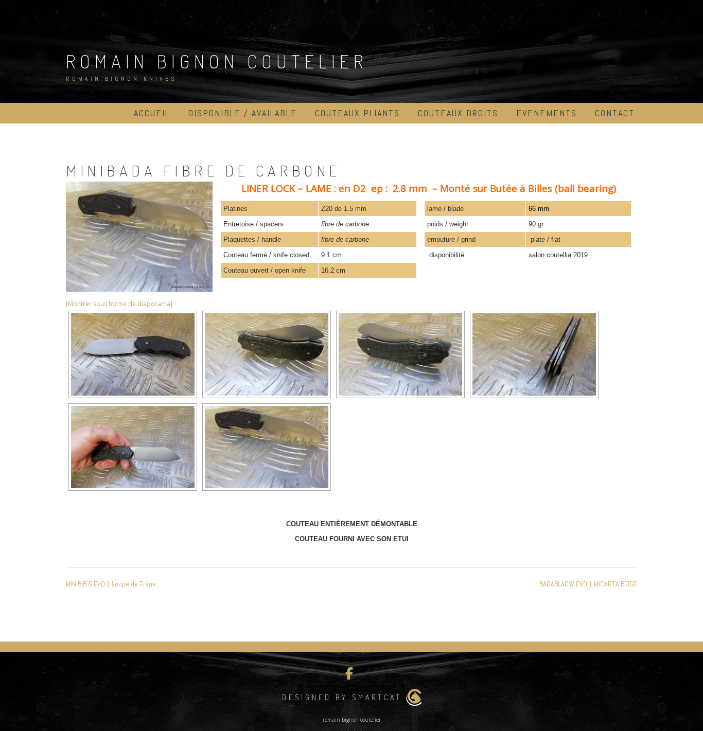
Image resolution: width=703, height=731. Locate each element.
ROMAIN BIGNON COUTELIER (216, 61)
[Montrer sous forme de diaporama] (119, 303)
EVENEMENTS (546, 113)
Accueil (152, 113)
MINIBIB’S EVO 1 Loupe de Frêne (111, 584)
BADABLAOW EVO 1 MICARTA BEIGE (588, 584)
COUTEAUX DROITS (458, 113)
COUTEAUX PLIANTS (357, 113)
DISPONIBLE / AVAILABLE (242, 113)
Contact (615, 113)
